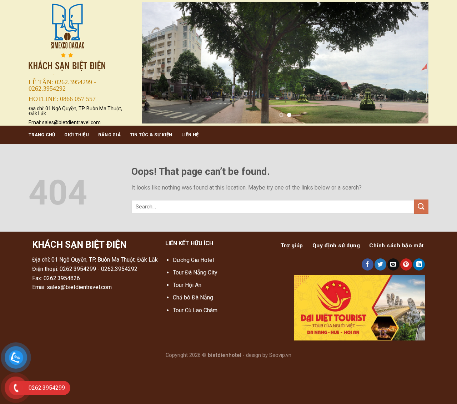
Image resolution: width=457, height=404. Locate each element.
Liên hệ (190, 134)
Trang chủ (42, 134)
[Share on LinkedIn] (419, 264)
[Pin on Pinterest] (406, 264)
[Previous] (156, 63)
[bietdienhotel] (80, 38)
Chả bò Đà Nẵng (193, 297)
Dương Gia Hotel (194, 260)
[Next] (413, 63)
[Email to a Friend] (393, 264)
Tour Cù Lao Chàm (195, 310)
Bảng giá (109, 134)
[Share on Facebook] (367, 264)
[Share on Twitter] (380, 264)
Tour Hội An (187, 285)
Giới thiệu (76, 134)
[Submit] (421, 206)
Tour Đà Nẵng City (195, 272)
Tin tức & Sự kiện (151, 134)
